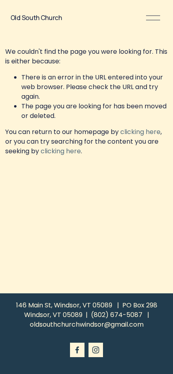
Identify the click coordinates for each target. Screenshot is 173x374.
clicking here (140, 131)
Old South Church (36, 17)
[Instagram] (96, 350)
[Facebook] (77, 350)
